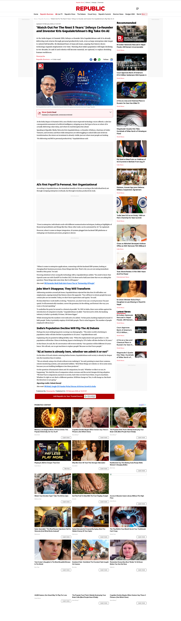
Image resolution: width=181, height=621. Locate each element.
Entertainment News (123, 277)
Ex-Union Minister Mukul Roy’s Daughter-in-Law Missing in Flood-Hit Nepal (131, 302)
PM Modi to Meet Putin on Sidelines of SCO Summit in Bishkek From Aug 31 (131, 160)
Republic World (80, 2)
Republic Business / (44, 19)
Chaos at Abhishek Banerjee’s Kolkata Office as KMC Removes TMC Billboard (131, 244)
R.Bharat (88, 2)
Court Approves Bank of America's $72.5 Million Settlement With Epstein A (131, 74)
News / (36, 19)
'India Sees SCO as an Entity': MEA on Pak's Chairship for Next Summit (131, 216)
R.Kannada (100, 2)
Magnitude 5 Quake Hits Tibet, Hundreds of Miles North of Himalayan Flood (131, 131)
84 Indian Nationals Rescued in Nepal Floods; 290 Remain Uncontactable (131, 45)
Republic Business (43, 59)
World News (120, 50)
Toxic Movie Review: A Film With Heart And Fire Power (131, 272)
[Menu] (136, 8)
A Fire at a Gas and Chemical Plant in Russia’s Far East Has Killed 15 (131, 102)
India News (120, 165)
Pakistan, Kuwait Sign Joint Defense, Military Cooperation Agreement (130, 188)
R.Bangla (94, 2)
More (143, 14)
